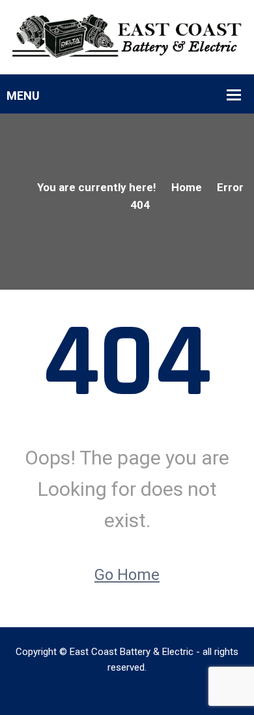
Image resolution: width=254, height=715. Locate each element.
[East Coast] (127, 35)
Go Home (127, 575)
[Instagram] (127, 691)
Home (186, 187)
